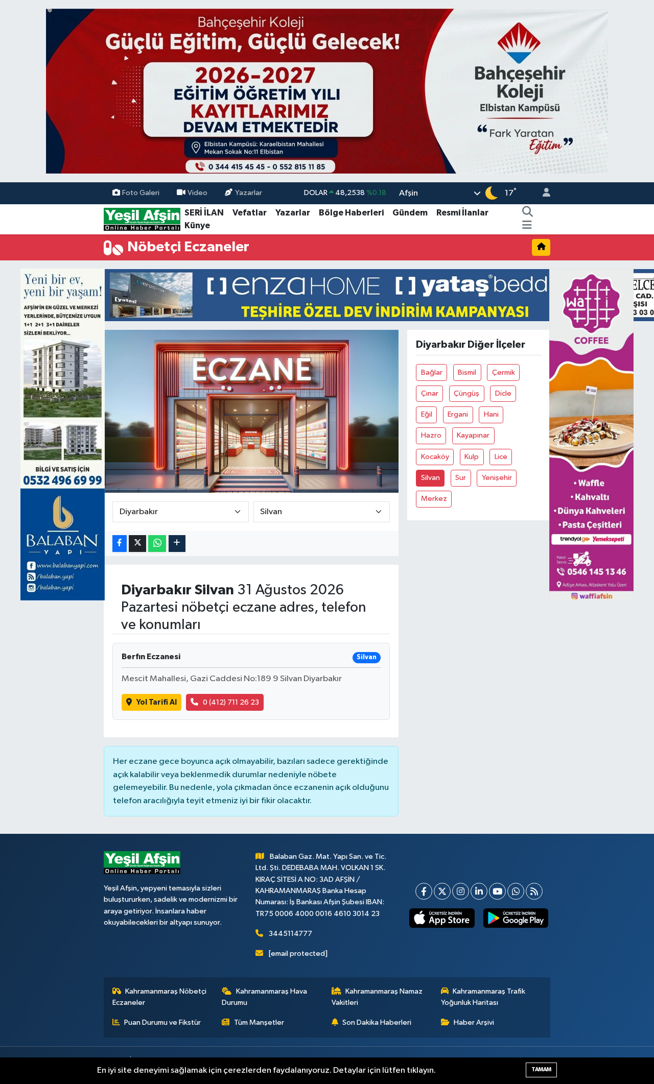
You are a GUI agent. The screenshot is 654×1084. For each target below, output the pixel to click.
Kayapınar (473, 435)
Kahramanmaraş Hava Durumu (264, 996)
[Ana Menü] (527, 225)
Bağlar (431, 372)
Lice (501, 457)
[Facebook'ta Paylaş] (119, 543)
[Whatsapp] (515, 891)
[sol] (62, 434)
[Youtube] (497, 891)
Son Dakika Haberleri (376, 1022)
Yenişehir (497, 477)
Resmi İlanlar (462, 212)
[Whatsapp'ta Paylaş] (157, 543)
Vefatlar (249, 212)
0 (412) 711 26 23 (231, 702)
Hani (491, 414)
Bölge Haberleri (351, 212)
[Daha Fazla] (177, 543)
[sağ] (591, 434)
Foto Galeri (140, 193)
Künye (197, 225)
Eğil (426, 414)
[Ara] (528, 213)
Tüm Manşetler (259, 1022)
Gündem (410, 212)
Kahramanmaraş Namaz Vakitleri (377, 996)
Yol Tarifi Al (156, 702)
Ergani (458, 414)
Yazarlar (248, 193)
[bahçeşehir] (327, 91)
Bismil (467, 372)
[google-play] (515, 918)
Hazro (431, 435)
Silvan (430, 477)
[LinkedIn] (479, 891)
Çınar (429, 393)
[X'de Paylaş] (137, 543)
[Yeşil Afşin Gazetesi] (142, 218)
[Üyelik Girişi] (542, 193)
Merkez (434, 498)
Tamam (541, 1069)
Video (197, 193)
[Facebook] (423, 891)
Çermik (503, 372)
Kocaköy (435, 457)
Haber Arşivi (474, 1022)
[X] (442, 891)
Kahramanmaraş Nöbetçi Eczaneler (159, 996)
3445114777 (290, 933)
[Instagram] (460, 891)
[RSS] (534, 891)
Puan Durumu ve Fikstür (162, 1022)
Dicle (503, 393)
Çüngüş (466, 393)
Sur (460, 477)
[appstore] (442, 918)
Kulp (471, 457)
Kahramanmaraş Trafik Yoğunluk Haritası (483, 996)
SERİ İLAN (204, 212)
